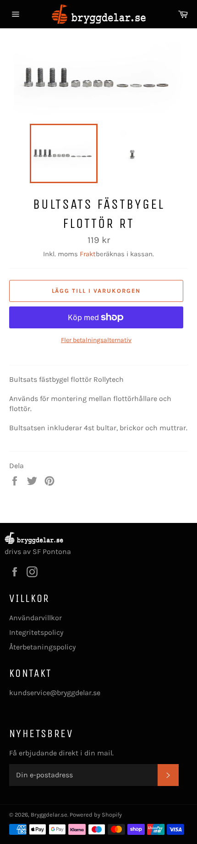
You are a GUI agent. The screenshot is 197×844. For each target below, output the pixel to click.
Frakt (88, 254)
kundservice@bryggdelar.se (54, 692)
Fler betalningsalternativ (96, 340)
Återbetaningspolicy (42, 647)
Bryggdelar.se (49, 814)
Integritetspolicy (36, 632)
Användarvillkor (35, 617)
